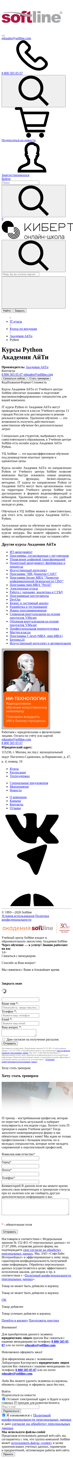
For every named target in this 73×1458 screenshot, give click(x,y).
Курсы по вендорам (23, 328)
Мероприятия (19, 786)
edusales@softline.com (16, 38)
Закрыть (20, 310)
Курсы (14, 768)
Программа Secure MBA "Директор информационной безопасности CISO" (37, 579)
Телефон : (9, 1011)
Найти (7, 310)
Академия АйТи (21, 336)
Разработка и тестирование (28, 606)
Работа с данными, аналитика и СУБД (36, 592)
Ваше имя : (10, 1003)
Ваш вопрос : (11, 1027)
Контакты (16, 804)
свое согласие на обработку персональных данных (31, 1251)
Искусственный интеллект (28, 570)
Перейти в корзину (15, 1320)
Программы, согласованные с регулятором (39, 555)
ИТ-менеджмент (21, 552)
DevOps (15, 599)
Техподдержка (20, 776)
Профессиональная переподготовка (34, 628)
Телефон (8, 1178)
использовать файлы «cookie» (31, 1443)
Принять (8, 1454)
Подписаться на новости (19, 140)
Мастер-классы (20, 632)
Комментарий (36, 1191)
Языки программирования (28, 610)
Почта (7, 1170)
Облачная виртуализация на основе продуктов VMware (34, 623)
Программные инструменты (29, 596)
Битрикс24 (17, 639)
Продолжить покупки (44, 1320)
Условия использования (18, 916)
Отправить (9, 1043)
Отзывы (15, 808)
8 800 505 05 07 (25, 1370)
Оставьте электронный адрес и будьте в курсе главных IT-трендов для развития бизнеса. (35, 1400)
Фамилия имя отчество (18, 1154)
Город (6, 1162)
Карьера (15, 800)
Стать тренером (39, 378)
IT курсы (16, 321)
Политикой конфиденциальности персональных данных (28, 1061)
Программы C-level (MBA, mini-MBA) (36, 636)
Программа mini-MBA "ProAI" (31, 585)
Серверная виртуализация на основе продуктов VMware (35, 615)
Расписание (18, 772)
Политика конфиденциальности (25, 917)
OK (4, 1299)
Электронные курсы (24, 588)
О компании (18, 797)
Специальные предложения (29, 783)
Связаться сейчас (14, 378)
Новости (16, 790)
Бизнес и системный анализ (29, 603)
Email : (7, 1019)
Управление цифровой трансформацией (37, 559)
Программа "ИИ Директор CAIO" (33, 574)
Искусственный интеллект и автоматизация (40, 643)
